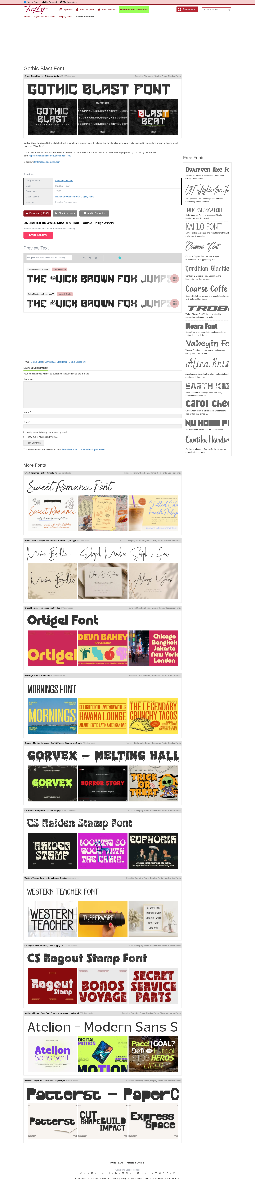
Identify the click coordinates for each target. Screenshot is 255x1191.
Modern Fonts (174, 675)
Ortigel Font (29, 608)
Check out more (66, 213)
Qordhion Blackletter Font (207, 269)
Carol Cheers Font (207, 404)
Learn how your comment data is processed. (83, 449)
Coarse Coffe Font (207, 289)
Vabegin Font (207, 344)
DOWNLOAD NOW (38, 235)
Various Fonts (174, 473)
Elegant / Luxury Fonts (152, 540)
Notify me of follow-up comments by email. (47, 432)
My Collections (70, 2)
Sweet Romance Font (34, 473)
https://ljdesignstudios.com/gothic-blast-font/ (50, 155)
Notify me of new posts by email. (42, 437)
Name (27, 412)
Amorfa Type (53, 473)
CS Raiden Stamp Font (34, 810)
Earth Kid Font (207, 386)
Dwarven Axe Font (207, 169)
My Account (51, 2)
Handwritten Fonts (141, 473)
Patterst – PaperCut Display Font (39, 1081)
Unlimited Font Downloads (134, 9)
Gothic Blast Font (32, 76)
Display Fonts (65, 16)
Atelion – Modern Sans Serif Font (39, 1013)
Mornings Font (31, 675)
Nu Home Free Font (207, 423)
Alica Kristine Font (207, 365)
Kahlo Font (203, 227)
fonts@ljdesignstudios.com (47, 162)
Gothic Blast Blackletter (55, 362)
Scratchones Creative (57, 878)
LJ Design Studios (52, 76)
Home (27, 16)
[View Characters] (174, 278)
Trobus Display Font (207, 308)
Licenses (94, 1178)
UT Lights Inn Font (207, 190)
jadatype (72, 540)
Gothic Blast (37, 362)
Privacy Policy (119, 1178)
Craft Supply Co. (56, 810)
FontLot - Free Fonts (127, 1162)
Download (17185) (39, 213)
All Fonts (159, 1178)
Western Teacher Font (34, 878)
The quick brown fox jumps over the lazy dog (103, 278)
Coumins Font (202, 247)
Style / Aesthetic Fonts (44, 16)
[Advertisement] (127, 39)
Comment (28, 379)
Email (26, 422)
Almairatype (46, 675)
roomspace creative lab (49, 608)
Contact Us (80, 1178)
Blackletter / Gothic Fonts (155, 76)
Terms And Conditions (140, 1178)
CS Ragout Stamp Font (34, 946)
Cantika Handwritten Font (207, 441)
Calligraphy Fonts (142, 743)
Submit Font (173, 1178)
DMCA (105, 1178)
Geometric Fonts (173, 608)
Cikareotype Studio (73, 743)
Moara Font (201, 326)
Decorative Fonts (159, 743)
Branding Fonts (143, 608)
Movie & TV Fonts (159, 473)
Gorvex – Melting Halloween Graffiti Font (43, 743)
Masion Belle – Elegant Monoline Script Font (44, 540)
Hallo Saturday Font (203, 210)
